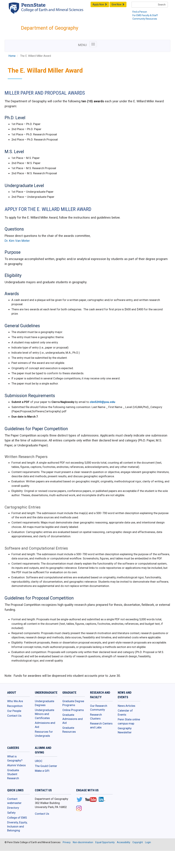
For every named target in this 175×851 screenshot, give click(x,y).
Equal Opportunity (105, 842)
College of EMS (17, 817)
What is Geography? (14, 758)
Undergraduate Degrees (44, 703)
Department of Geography (49, 28)
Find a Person (139, 11)
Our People (14, 711)
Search (162, 4)
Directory (13, 807)
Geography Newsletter (125, 730)
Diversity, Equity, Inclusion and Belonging (17, 826)
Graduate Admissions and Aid (72, 718)
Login (148, 842)
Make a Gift (42, 770)
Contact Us (14, 715)
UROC (38, 761)
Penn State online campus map (129, 721)
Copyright (137, 842)
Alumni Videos (16, 765)
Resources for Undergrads (44, 733)
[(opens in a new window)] (79, 800)
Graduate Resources (69, 730)
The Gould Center (46, 766)
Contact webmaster (14, 801)
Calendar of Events (125, 712)
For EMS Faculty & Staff (145, 15)
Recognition (15, 706)
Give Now (117, 4)
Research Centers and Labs (101, 725)
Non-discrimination (83, 842)
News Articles (126, 705)
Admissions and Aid (45, 725)
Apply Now (99, 4)
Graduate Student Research (13, 774)
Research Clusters (96, 716)
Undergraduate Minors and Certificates (44, 714)
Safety (11, 812)
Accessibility (123, 842)
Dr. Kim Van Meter (17, 240)
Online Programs (73, 710)
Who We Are (15, 701)
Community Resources (144, 18)
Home (12, 55)
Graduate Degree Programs (73, 703)
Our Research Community (98, 708)
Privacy (67, 842)
